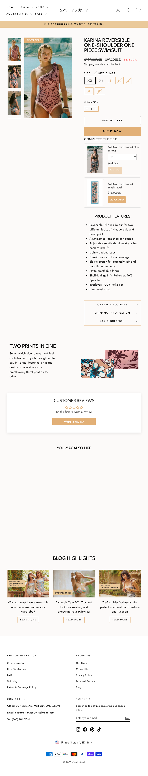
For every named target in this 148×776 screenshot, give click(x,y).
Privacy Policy (84, 675)
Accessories (18, 13)
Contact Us (82, 669)
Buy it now (112, 131)
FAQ (9, 675)
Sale (39, 13)
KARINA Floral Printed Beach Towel (120, 185)
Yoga (41, 7)
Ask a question (112, 321)
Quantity (91, 102)
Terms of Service (85, 681)
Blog (78, 687)
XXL (99, 91)
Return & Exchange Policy (21, 687)
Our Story (81, 663)
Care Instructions (112, 304)
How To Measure (16, 669)
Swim (25, 7)
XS (101, 80)
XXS (90, 80)
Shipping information (112, 313)
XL (89, 91)
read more (74, 619)
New (10, 7)
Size (99, 73)
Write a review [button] (74, 422)
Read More (28, 619)
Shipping (89, 64)
